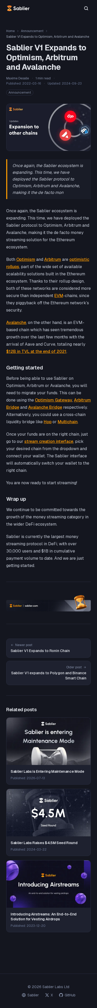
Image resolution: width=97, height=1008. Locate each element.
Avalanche (16, 322)
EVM (58, 295)
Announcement (32, 31)
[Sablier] (18, 8)
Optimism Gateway (53, 400)
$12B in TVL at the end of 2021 (36, 351)
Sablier (33, 995)
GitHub (70, 995)
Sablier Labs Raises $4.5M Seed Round (44, 842)
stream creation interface (48, 441)
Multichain (68, 422)
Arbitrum (52, 259)
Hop (47, 422)
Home (10, 31)
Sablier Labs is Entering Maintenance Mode (47, 771)
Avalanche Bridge (45, 407)
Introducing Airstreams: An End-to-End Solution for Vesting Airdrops (44, 916)
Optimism (25, 259)
